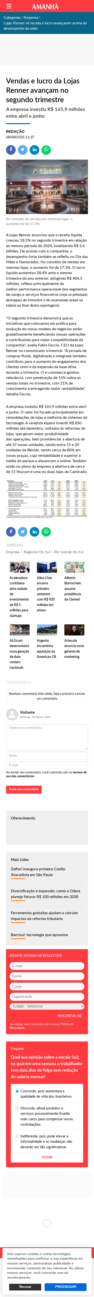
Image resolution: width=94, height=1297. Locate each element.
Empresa (13, 552)
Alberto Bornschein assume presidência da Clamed (72, 588)
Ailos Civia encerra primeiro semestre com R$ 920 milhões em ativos (46, 594)
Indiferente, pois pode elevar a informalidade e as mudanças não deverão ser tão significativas (46, 1142)
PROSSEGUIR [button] (65, 1287)
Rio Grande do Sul (69, 552)
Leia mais (47, 1223)
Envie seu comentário (24, 789)
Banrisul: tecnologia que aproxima (39, 935)
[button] (9, 6)
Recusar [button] (25, 1287)
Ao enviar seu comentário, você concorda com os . (46, 774)
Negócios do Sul (37, 552)
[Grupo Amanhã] (45, 6)
